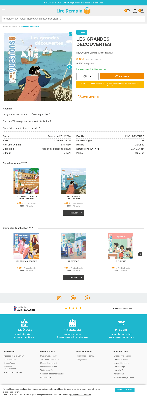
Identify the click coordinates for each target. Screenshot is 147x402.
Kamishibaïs (119, 374)
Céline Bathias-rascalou (94, 53)
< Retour (82, 32)
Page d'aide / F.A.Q (48, 356)
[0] (128, 11)
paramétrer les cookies (80, 395)
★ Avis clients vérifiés (13, 372)
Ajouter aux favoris (90, 97)
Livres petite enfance (122, 356)
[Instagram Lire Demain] (59, 299)
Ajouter (124, 76)
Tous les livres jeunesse (124, 377)
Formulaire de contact (86, 356)
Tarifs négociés (46, 370)
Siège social (82, 359)
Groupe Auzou (9, 363)
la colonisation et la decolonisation (26, 198)
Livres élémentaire (121, 363)
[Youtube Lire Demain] (73, 299)
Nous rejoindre (10, 359)
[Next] (69, 66)
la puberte (120, 261)
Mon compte (45, 377)
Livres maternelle (121, 359)
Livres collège (119, 367)
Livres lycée (119, 370)
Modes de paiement (48, 363)
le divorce (73, 261)
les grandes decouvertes (73, 198)
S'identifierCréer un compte (10, 368)
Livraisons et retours (48, 367)
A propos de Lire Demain (14, 356)
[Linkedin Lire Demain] (87, 299)
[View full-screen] (70, 34)
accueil (5, 26)
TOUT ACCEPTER (124, 390)
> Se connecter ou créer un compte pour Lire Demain (110, 85)
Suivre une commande (49, 359)
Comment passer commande (52, 374)
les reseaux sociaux (26, 261)
